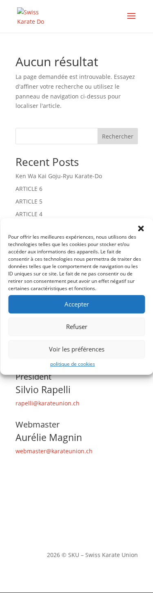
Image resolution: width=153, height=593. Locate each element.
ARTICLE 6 (29, 188)
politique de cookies (72, 363)
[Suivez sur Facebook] (22, 528)
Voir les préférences (76, 349)
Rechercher (117, 136)
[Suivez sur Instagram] (38, 528)
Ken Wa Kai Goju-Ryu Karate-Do (59, 176)
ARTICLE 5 (29, 201)
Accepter (76, 304)
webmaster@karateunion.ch (54, 451)
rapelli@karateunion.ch (48, 403)
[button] (141, 228)
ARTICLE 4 (29, 214)
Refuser (76, 326)
